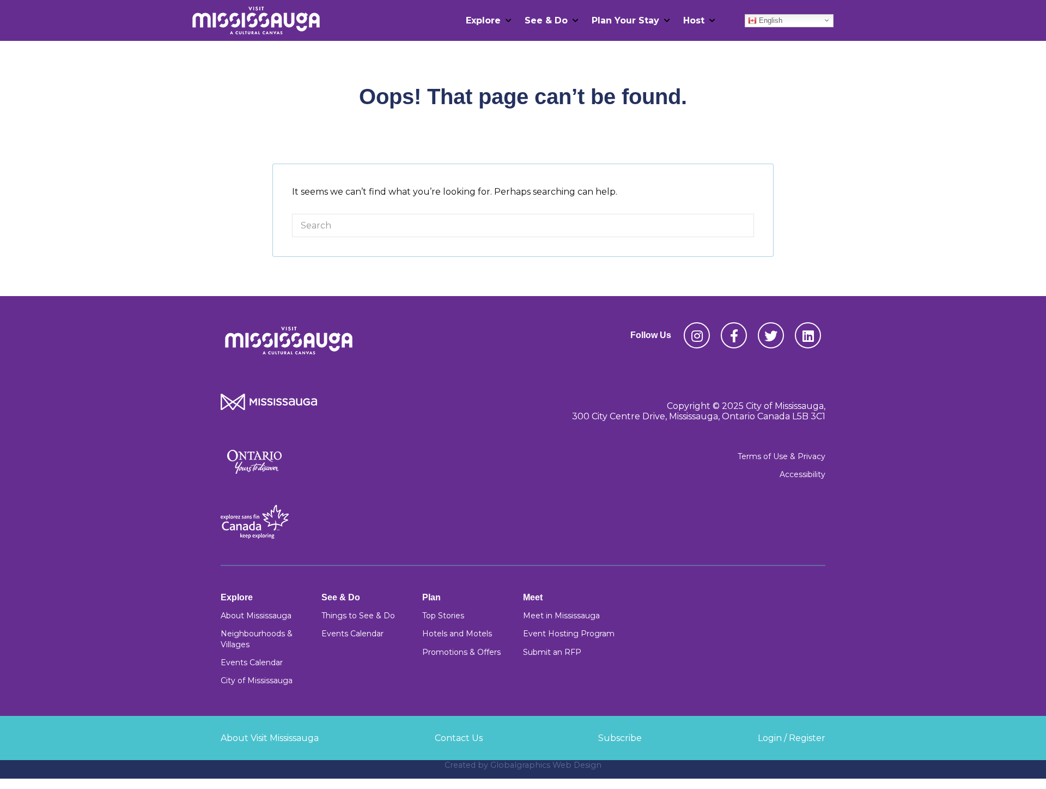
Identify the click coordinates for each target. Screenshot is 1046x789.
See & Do (546, 20)
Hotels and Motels (457, 634)
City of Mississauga (257, 680)
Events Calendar (252, 662)
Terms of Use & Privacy (781, 456)
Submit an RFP (552, 652)
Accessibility (802, 474)
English (769, 20)
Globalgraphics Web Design (545, 765)
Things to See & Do (358, 616)
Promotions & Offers (461, 652)
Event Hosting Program (569, 634)
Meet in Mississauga (561, 616)
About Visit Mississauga (270, 738)
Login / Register (791, 738)
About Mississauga (256, 616)
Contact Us (459, 738)
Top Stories (443, 616)
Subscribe (620, 738)
